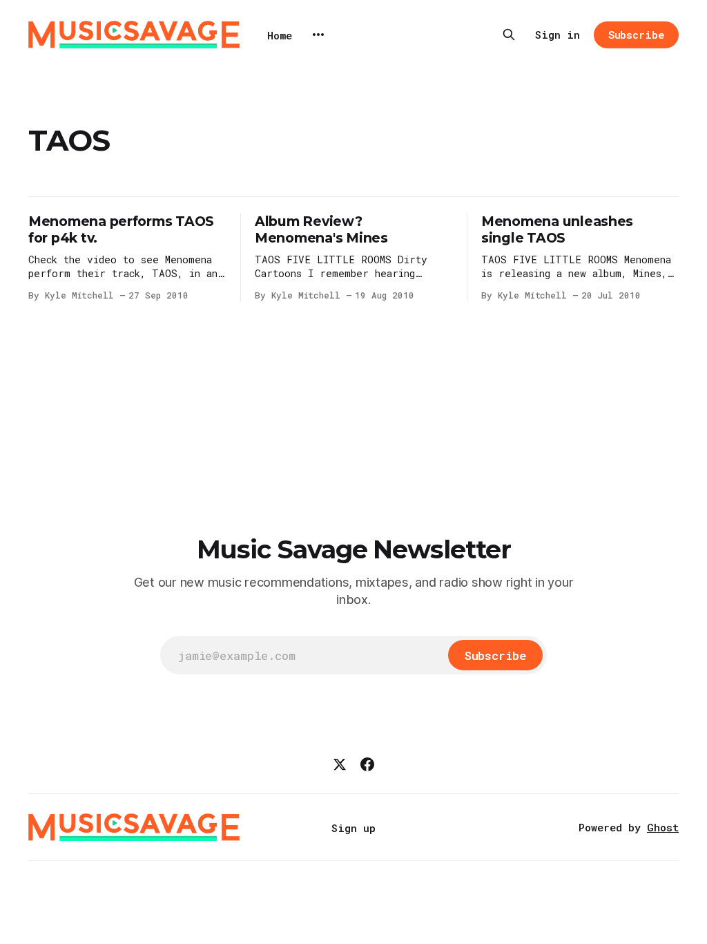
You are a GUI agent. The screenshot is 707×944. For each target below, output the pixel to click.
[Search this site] (509, 34)
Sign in (557, 34)
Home (279, 35)
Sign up (353, 828)
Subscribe (636, 34)
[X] (340, 764)
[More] (318, 34)
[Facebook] (367, 764)
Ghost (663, 827)
